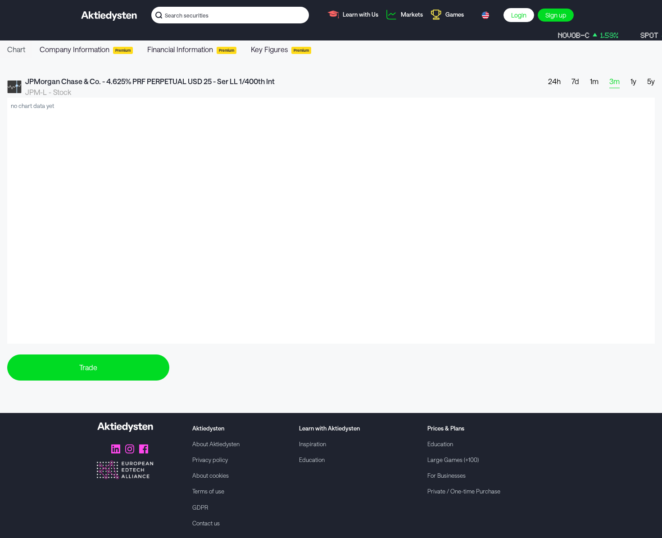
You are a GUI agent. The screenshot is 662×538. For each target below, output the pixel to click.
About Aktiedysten (216, 443)
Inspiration (312, 443)
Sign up (555, 15)
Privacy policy (210, 459)
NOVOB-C (581, 35)
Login (518, 15)
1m (594, 81)
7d (575, 81)
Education (312, 459)
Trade (88, 367)
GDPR (200, 507)
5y (651, 81)
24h (554, 81)
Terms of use (208, 491)
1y (633, 81)
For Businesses (446, 475)
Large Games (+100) (453, 459)
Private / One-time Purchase (463, 491)
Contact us (206, 523)
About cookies (210, 475)
